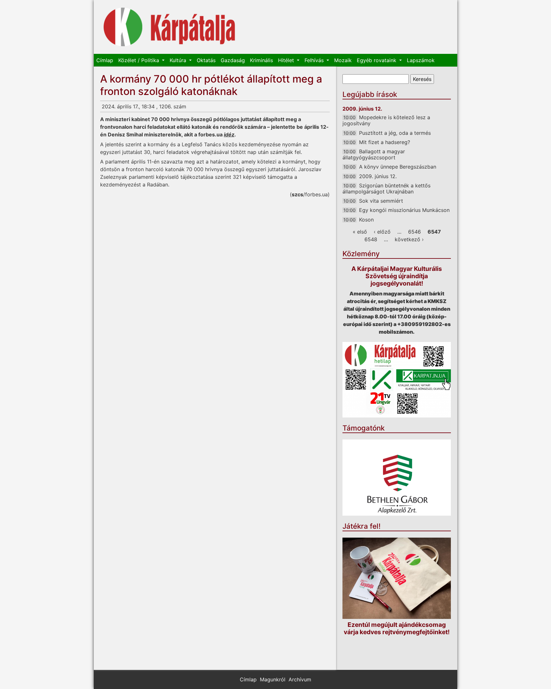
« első (360, 231)
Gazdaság (233, 60)
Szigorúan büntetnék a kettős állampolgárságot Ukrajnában (386, 188)
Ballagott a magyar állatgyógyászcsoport (373, 154)
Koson (366, 219)
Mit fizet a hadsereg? (384, 142)
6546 (414, 231)
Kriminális (261, 60)
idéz (229, 134)
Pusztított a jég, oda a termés (395, 133)
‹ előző (382, 231)
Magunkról (272, 679)
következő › (409, 239)
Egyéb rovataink (377, 60)
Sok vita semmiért (381, 201)
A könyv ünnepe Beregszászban (397, 166)
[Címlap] (169, 27)
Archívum (300, 679)
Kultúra (179, 60)
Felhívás (315, 60)
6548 (370, 239)
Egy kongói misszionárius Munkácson (404, 210)
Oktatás (206, 60)
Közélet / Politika (139, 60)
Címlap (104, 60)
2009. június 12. (378, 176)
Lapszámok (421, 60)
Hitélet (287, 60)
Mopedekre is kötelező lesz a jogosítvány (386, 120)
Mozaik (343, 60)
